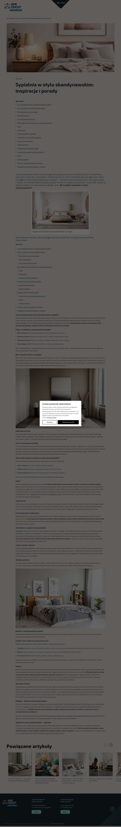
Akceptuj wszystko (68, 422)
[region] (60, 413)
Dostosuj (49, 422)
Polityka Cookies (52, 417)
